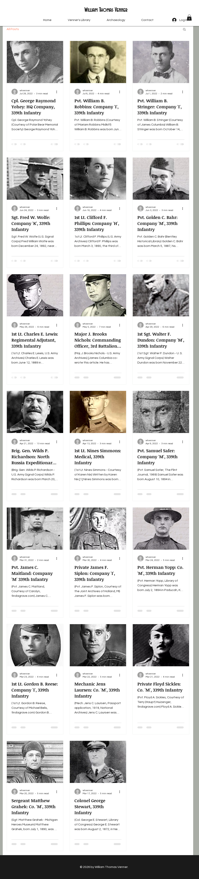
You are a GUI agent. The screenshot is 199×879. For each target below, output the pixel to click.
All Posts (13, 29)
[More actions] (58, 91)
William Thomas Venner (106, 10)
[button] (189, 18)
